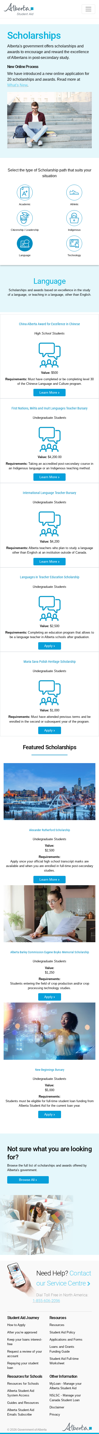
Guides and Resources (23, 1403)
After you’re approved (22, 1332)
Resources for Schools (23, 1383)
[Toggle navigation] (88, 9)
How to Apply (16, 1325)
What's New (17, 85)
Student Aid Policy (62, 1332)
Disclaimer (57, 1407)
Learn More (48, 392)
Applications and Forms (66, 1339)
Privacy (55, 1414)
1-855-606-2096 (46, 1300)
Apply (49, 646)
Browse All (27, 1180)
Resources (57, 1325)
